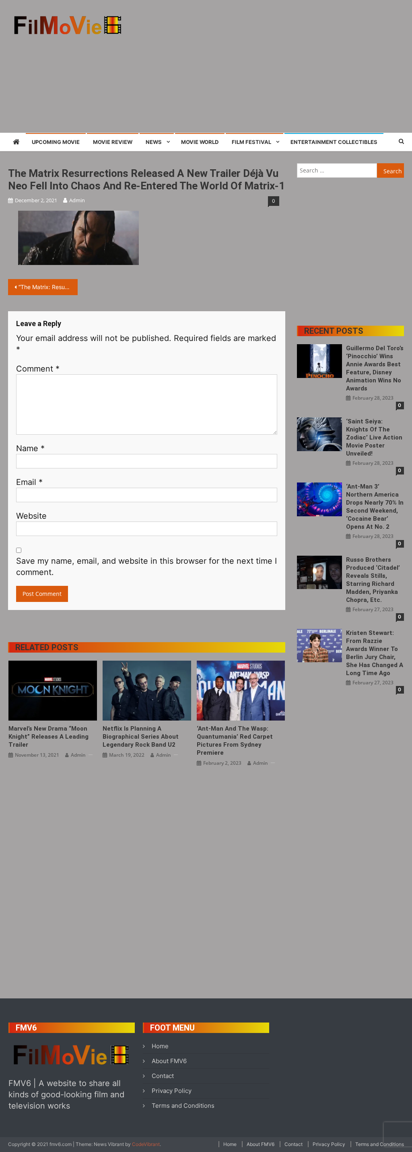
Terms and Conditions (183, 1105)
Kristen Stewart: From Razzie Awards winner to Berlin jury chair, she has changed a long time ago (374, 653)
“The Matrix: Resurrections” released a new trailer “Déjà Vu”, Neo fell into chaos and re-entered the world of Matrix (48, 286)
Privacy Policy (172, 1091)
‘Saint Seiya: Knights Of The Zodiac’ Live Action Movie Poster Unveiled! (374, 437)
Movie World (199, 142)
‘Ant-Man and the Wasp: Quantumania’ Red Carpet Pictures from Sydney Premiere (235, 740)
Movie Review (112, 142)
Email (29, 482)
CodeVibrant (146, 1144)
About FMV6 (169, 1061)
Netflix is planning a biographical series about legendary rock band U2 (141, 736)
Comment (38, 369)
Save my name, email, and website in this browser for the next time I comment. (146, 566)
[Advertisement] (279, 66)
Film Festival (251, 142)
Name (30, 448)
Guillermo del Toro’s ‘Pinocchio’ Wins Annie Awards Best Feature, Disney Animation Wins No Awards (375, 368)
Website (31, 516)
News (154, 142)
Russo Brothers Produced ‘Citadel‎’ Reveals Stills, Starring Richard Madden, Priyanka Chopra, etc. (373, 580)
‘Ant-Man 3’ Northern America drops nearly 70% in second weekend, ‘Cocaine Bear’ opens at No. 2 (375, 506)
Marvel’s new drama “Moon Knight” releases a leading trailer (48, 736)
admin (77, 200)
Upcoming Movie (56, 142)
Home (160, 1046)
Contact (163, 1076)
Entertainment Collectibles (333, 142)
